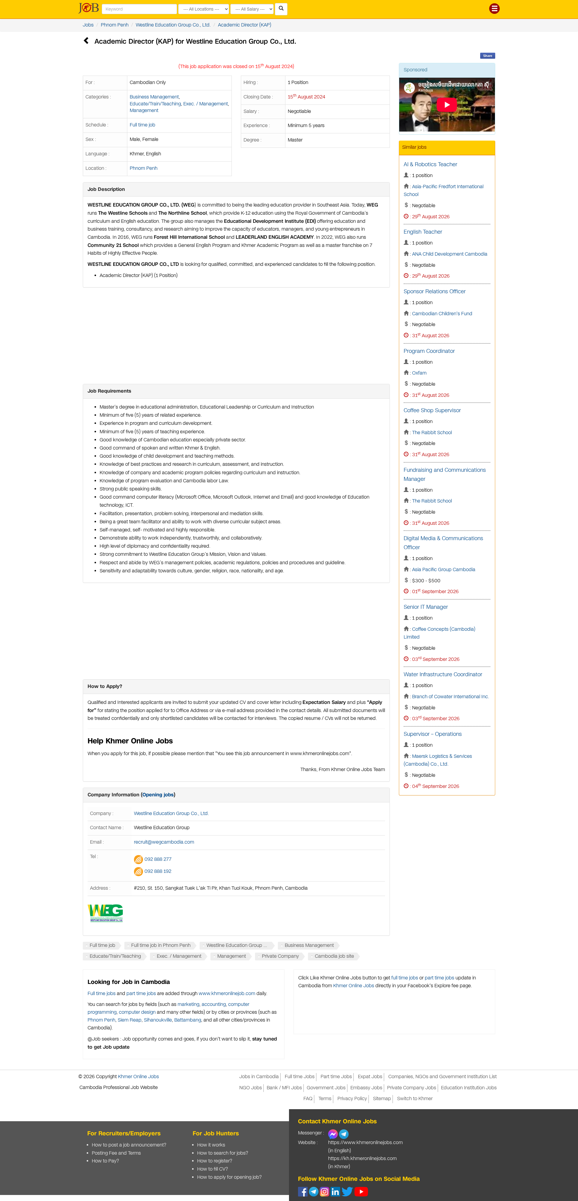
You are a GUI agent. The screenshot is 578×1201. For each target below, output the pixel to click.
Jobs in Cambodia (259, 1077)
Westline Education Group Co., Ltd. (173, 25)
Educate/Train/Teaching (155, 104)
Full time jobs (102, 994)
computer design (137, 1012)
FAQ (307, 1099)
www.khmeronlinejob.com (227, 994)
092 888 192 (157, 871)
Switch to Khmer (415, 1099)
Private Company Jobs (411, 1088)
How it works (211, 1145)
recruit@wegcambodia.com (164, 842)
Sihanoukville (158, 1020)
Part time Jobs (336, 1077)
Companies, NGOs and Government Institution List (442, 1077)
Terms (325, 1099)
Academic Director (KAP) (244, 25)
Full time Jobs (300, 1077)
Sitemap (382, 1099)
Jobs (88, 25)
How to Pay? (105, 1161)
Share (487, 56)
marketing (188, 1004)
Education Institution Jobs (469, 1088)
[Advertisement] (236, 336)
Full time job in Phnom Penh (161, 945)
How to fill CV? (212, 1169)
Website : (308, 1143)
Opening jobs (158, 794)
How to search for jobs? (222, 1153)
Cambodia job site (334, 956)
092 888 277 (158, 859)
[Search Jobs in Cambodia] (281, 9)
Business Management (154, 97)
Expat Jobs (370, 1077)
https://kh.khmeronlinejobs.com (362, 1159)
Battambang (187, 1020)
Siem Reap (129, 1020)
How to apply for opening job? (229, 1177)
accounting (214, 1004)
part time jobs (141, 994)
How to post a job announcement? (129, 1145)
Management (144, 110)
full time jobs (404, 978)
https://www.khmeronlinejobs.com (365, 1143)
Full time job (142, 125)
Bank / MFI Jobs (284, 1088)
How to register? (214, 1161)
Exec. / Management (205, 104)
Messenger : (311, 1133)
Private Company (280, 956)
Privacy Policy (352, 1099)
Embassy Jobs (366, 1088)
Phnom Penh (115, 25)
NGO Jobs (250, 1088)
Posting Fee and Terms (116, 1153)
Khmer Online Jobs (353, 986)
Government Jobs (326, 1088)
